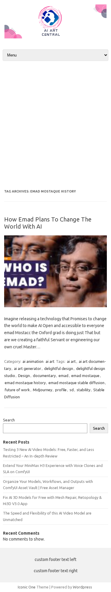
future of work (17, 390)
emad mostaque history (25, 383)
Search (9, 420)
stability (83, 390)
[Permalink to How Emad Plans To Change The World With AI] (55, 305)
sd (72, 390)
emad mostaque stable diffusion (76, 383)
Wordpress (82, 587)
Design (24, 375)
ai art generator (27, 368)
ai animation (33, 361)
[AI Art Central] (55, 37)
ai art (50, 361)
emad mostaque (85, 375)
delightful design (58, 368)
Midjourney (42, 390)
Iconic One (27, 587)
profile (61, 390)
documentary (44, 375)
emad (63, 375)
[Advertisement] (55, 125)
